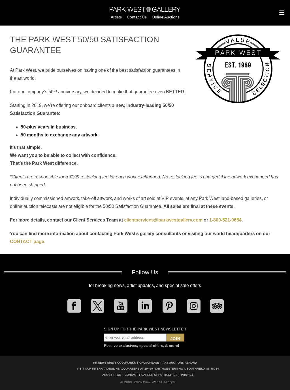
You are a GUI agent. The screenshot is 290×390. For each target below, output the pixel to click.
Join (175, 339)
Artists (116, 17)
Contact (131, 375)
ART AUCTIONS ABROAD (180, 362)
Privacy (187, 375)
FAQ (118, 375)
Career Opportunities (159, 375)
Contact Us (137, 17)
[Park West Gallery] (145, 12)
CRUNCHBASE (149, 362)
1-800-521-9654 (225, 220)
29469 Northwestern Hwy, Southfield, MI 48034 (181, 368)
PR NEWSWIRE (103, 362)
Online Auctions (166, 17)
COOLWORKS (126, 362)
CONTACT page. (27, 241)
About (107, 375)
